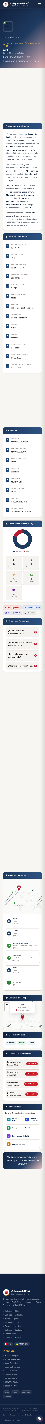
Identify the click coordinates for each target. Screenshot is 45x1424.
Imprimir (31, 613)
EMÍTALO (31, 1063)
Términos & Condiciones (27, 1415)
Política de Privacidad (11, 1420)
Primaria (15, 1392)
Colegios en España (13, 1338)
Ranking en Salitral (19, 1144)
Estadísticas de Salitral (21, 1136)
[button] (19, 887)
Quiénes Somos (11, 1375)
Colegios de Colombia (14, 1315)
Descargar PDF (13, 608)
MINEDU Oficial (11, 1378)
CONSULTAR (29, 1084)
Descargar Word (33, 608)
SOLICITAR (30, 1074)
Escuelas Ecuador (12, 1322)
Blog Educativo (11, 1386)
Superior (7, 1396)
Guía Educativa (11, 1371)
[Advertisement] (22, 95)
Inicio (5, 38)
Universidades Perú (13, 1359)
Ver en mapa (14, 1119)
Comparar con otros (34, 1119)
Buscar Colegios (11, 1356)
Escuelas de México (13, 1326)
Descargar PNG (14, 613)
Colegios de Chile (12, 1311)
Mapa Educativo (11, 1363)
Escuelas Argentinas (13, 1319)
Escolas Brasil (10, 1334)
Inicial (6, 1392)
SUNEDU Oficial (11, 1382)
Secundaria (26, 1392)
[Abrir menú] (39, 4)
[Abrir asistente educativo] (39, 1418)
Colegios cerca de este (21, 1128)
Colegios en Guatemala (14, 1330)
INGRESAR (30, 1094)
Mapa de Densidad (12, 1367)
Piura (12, 38)
